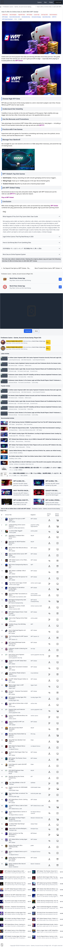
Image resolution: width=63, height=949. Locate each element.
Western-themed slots (15, 821)
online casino (12, 718)
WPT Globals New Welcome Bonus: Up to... (18, 548)
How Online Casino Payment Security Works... (16, 655)
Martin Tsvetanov (13, 867)
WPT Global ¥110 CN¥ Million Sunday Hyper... (17, 588)
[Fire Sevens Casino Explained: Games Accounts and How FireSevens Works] (4, 364)
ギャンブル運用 (12, 475)
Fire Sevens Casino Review (24, 382)
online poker (12, 532)
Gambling (20, 453)
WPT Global (19, 61)
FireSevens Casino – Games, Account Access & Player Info (35, 945)
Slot (45, 2)
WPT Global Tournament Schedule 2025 (18, 667)
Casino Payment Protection (39, 360)
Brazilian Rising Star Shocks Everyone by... (16, 777)
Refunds (15, 453)
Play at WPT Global (7, 197)
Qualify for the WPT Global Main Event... (17, 661)
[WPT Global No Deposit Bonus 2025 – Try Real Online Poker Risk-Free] (4, 429)
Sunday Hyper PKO (13, 435)
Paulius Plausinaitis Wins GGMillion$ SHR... (15, 846)
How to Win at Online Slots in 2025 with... (18, 704)
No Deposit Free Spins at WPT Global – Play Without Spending (16, 268)
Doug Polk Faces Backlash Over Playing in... (17, 740)
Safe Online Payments (26, 360)
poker (10, 848)
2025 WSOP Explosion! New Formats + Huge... (16, 771)
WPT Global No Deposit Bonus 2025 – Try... (17, 746)
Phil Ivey (28, 447)
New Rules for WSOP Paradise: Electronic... (17, 542)
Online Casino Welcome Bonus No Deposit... (18, 716)
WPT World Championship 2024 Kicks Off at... (17, 600)
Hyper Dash (12, 688)
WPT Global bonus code (15, 808)
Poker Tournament (28, 424)
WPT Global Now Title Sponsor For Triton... (18, 577)
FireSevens (21, 365)
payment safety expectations (17, 528)
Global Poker (12, 825)
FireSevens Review (13, 382)
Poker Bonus (27, 441)
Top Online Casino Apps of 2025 (18, 583)
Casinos (11, 453)
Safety (19, 458)
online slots (12, 706)
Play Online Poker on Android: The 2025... (18, 794)
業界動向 (20, 470)
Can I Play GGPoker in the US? (17, 782)
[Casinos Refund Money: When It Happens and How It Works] (4, 452)
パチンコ (11, 470)
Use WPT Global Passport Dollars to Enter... (18, 679)
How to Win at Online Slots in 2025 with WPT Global (49, 7)
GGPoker (11, 464)
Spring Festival (19, 424)
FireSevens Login (12, 371)
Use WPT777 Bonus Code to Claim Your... (18, 806)
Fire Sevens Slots (22, 377)
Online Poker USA (30, 464)
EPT (10, 779)
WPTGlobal (12, 836)
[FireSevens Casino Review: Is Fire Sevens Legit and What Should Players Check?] (4, 381)
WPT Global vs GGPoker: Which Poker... (17, 571)
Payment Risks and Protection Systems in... (17, 710)
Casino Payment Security (14, 360)
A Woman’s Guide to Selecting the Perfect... (18, 649)
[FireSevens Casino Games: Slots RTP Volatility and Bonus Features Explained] (4, 376)
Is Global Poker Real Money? (17, 824)
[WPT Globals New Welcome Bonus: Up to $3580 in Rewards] (4, 440)
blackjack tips (13, 830)
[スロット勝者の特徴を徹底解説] (4, 474)
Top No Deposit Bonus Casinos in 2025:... (18, 812)
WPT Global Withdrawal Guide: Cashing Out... (17, 643)
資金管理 (25, 475)
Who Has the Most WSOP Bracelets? (16, 728)
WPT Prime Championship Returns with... (18, 565)
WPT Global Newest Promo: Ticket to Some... (18, 612)
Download (58, 2)
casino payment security (15, 657)
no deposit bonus (13, 749)
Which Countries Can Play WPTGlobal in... (16, 833)
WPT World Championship (16, 603)
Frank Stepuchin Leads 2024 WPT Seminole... (18, 765)
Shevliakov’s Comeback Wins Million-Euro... (16, 536)
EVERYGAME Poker (14, 790)
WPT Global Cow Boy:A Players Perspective (17, 818)
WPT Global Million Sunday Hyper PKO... (18, 840)
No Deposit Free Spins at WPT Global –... (17, 519)
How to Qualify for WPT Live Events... (16, 722)
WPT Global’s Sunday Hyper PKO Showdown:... (17, 697)
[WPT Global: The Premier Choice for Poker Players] (4, 446)
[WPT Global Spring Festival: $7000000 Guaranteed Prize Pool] (4, 423)
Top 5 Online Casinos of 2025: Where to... (17, 606)
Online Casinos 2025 (14, 609)
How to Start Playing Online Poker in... (18, 618)
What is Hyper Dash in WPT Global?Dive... (16, 685)
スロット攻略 (20, 475)
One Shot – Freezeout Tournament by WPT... (18, 691)
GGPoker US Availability (19, 464)
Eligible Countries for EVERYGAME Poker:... (18, 787)
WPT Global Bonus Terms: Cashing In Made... (18, 800)
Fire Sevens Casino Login (23, 371)
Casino (39, 2)
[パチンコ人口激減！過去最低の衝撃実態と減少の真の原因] (4, 469)
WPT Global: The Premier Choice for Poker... (17, 758)
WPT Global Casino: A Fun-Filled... (18, 560)
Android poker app (14, 796)
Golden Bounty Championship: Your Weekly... (17, 858)
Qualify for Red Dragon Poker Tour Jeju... (18, 752)
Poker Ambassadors (20, 447)
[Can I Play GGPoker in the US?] (4, 463)
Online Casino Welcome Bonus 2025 (27, 430)
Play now (48, 342)
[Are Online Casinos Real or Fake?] (4, 457)
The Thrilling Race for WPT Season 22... (18, 637)
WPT (10, 567)
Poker (51, 2)
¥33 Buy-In (28, 435)
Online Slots (30, 377)
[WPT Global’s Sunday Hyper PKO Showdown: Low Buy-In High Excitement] (4, 434)
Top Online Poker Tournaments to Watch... (18, 594)
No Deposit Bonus (13, 430)
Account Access (33, 371)
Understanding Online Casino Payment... (17, 525)
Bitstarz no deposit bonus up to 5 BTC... (18, 852)
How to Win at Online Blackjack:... (18, 828)
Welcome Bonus (19, 441)
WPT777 (41, 125)
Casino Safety (35, 382)
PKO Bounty (21, 435)
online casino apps (14, 584)
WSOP (10, 538)
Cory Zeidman (13, 676)
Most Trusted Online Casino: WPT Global (47, 268)
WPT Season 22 (13, 639)
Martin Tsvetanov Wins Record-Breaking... (17, 864)
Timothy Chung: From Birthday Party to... (17, 624)
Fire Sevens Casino (13, 365)
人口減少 (16, 470)
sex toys (11, 651)
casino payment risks (14, 712)
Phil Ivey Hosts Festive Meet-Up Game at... (17, 734)
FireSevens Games (13, 377)
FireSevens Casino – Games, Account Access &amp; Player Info (17, 7)
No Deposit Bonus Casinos (16, 815)
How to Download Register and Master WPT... (17, 630)
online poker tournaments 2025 (17, 597)
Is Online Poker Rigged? (15, 531)
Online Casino (28, 365)
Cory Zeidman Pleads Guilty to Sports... (17, 673)
